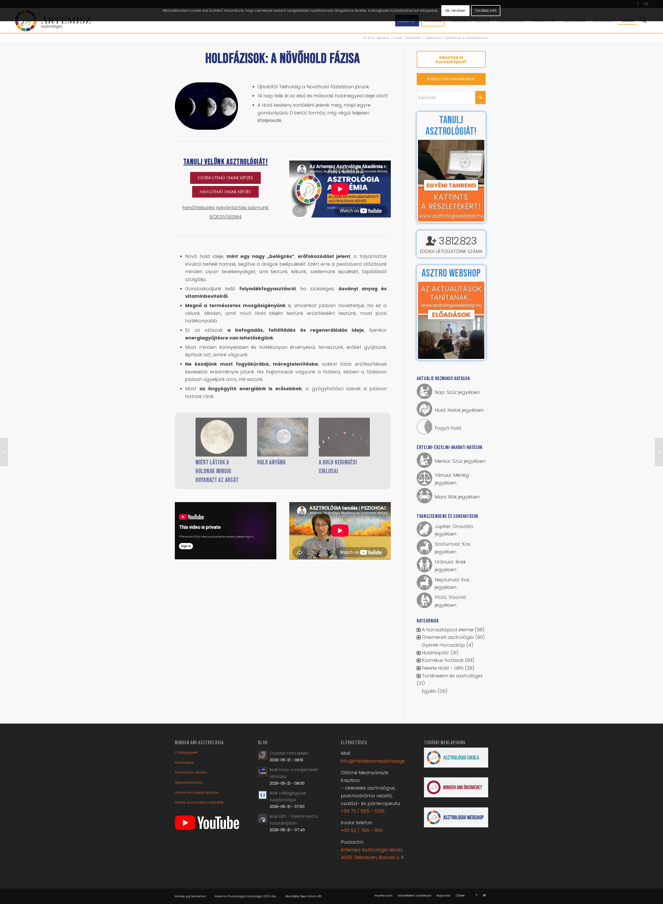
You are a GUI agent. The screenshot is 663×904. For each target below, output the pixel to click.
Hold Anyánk (271, 462)
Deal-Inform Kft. (311, 896)
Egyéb (429, 691)
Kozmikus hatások (443, 660)
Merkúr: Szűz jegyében (460, 461)
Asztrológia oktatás (191, 772)
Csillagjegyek (186, 752)
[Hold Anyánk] (282, 437)
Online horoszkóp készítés (197, 792)
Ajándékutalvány (189, 782)
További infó (485, 10)
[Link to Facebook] (476, 895)
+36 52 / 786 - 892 (362, 830)
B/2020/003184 (226, 217)
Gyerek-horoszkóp (443, 645)
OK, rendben (455, 10)
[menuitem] (383, 895)
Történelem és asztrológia (452, 675)
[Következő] (377, 443)
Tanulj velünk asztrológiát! (225, 162)
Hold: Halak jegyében (459, 410)
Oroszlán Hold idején (289, 753)
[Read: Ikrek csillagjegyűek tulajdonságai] (262, 795)
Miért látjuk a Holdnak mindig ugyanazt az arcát (217, 471)
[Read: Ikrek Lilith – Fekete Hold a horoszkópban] (262, 818)
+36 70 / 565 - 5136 (363, 811)
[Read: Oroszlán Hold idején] (262, 755)
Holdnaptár (435, 652)
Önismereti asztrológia (448, 637)
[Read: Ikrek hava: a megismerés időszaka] (262, 771)
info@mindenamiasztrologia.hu (377, 761)
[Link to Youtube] (484, 895)
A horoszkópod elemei (447, 629)
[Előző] (188, 443)
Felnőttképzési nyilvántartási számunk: (225, 207)
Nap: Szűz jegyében (457, 392)
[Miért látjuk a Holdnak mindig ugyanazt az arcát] (221, 437)
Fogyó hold (448, 428)
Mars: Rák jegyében (457, 497)
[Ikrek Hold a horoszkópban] (4, 452)
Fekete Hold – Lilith (443, 668)
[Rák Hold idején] (659, 452)
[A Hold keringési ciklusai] (344, 437)
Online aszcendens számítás (199, 802)
